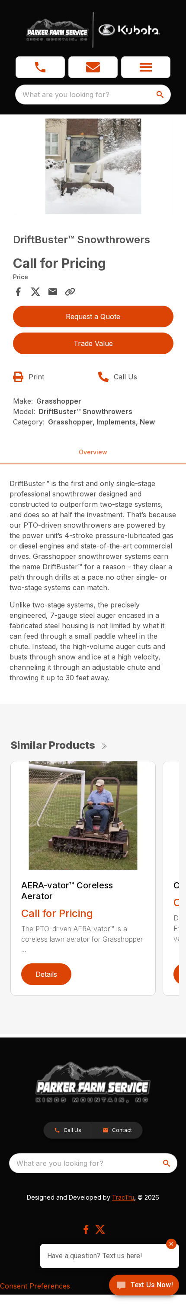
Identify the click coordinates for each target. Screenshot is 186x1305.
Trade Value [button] (93, 343)
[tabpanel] (93, 167)
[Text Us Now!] (144, 1285)
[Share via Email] (53, 292)
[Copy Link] (70, 292)
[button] (40, 67)
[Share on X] (35, 292)
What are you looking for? (65, 94)
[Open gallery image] (93, 166)
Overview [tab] (93, 452)
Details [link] (46, 974)
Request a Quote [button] (93, 316)
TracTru (123, 1197)
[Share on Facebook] (18, 292)
